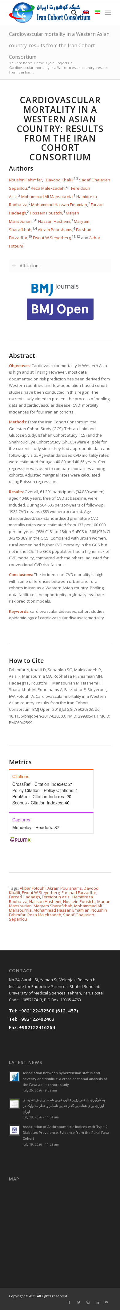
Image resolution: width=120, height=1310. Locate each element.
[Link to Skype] (88, 1302)
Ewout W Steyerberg (52, 238)
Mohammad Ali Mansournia (47, 196)
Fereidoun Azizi (56, 897)
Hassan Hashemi (54, 221)
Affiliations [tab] (30, 266)
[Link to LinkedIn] (97, 1302)
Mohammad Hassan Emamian (59, 205)
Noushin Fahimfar (25, 180)
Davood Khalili (59, 180)
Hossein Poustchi (46, 213)
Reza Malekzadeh (48, 188)
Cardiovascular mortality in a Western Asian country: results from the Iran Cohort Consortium (59, 45)
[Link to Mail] (106, 1302)
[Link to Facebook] (69, 1302)
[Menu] (108, 12)
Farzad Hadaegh (24, 897)
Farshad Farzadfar (79, 892)
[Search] (71, 12)
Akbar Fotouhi (33, 888)
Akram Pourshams (55, 229)
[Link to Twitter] (78, 1302)
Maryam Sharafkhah (53, 906)
